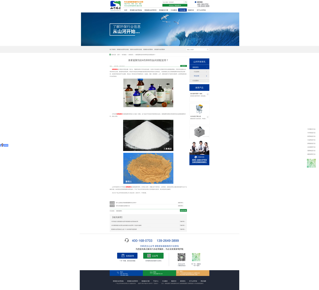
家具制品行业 (311, 136)
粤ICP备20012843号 (147, 283)
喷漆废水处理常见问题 (123, 49)
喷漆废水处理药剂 (151, 10)
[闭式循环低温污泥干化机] (199, 127)
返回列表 (184, 66)
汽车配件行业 (311, 129)
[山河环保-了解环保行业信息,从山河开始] (159, 45)
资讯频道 (124, 54)
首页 (125, 10)
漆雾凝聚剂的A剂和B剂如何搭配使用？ (145, 54)
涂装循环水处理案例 (159, 49)
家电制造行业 (311, 143)
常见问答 (196, 76)
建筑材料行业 (311, 154)
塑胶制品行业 (311, 150)
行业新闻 (196, 72)
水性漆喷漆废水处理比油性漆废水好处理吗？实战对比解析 (126, 225)
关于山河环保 (201, 10)
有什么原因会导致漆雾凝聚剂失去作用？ (126, 202)
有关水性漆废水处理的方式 (123, 206)
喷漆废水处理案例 (148, 49)
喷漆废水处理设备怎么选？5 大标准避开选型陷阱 (124, 229)
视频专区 (191, 10)
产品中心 (156, 281)
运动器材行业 (311, 147)
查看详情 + (181, 202)
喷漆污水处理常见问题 (136, 49)
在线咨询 (130, 255)
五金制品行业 (311, 140)
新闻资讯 (131, 54)
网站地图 (203, 281)
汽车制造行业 (311, 133)
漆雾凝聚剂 (115, 69)
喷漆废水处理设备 (136, 10)
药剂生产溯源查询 (175, 5)
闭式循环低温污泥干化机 (197, 135)
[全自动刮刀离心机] (199, 104)
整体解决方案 (163, 10)
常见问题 (182, 10)
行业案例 (174, 10)
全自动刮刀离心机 (195, 112)
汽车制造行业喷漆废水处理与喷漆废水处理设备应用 (124, 221)
